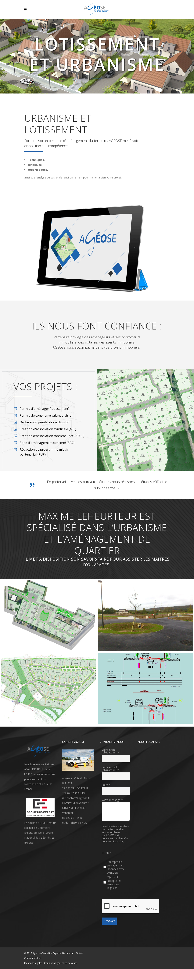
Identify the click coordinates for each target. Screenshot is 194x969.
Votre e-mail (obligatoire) (109, 769)
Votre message (111, 800)
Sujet (105, 785)
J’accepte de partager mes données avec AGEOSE (115, 867)
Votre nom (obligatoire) (109, 751)
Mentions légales (33, 963)
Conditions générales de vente (60, 963)
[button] (97, 248)
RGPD (105, 853)
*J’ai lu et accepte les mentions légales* (114, 882)
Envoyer (109, 921)
